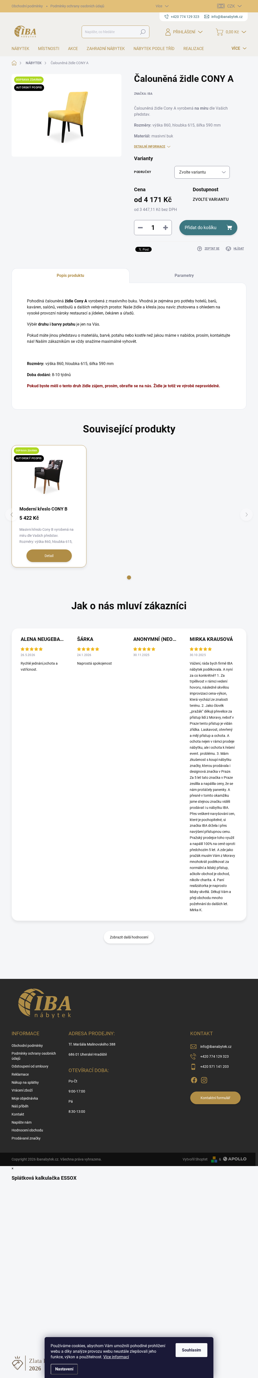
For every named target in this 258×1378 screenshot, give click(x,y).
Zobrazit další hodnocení (129, 937)
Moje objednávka (25, 1098)
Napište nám (21, 1122)
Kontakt (18, 1114)
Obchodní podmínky (27, 6)
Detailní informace (149, 146)
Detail (49, 556)
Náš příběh (20, 1106)
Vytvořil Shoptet (195, 1159)
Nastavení (64, 1369)
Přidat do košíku (200, 227)
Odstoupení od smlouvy (30, 1066)
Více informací (116, 1357)
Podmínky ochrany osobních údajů (77, 6)
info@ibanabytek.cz (216, 1047)
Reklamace (20, 1074)
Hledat (143, 32)
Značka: (143, 93)
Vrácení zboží (22, 1090)
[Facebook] (194, 1079)
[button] (129, 577)
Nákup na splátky (25, 1082)
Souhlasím (191, 1350)
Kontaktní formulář (215, 1098)
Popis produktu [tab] (70, 275)
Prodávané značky (26, 1138)
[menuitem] (22, 48)
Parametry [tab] (184, 275)
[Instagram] (204, 1079)
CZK (231, 6)
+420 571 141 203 (214, 1067)
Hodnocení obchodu (27, 1130)
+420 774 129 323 (214, 1056)
